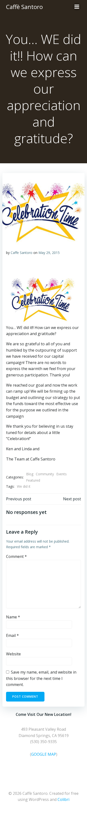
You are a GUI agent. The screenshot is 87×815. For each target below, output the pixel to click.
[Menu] (77, 7)
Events (61, 474)
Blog (29, 474)
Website (13, 654)
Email (12, 635)
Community (45, 474)
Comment (16, 556)
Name (13, 617)
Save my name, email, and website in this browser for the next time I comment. (41, 678)
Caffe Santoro (21, 252)
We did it (23, 486)
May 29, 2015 (49, 252)
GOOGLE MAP (43, 754)
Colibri (63, 799)
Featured (33, 480)
